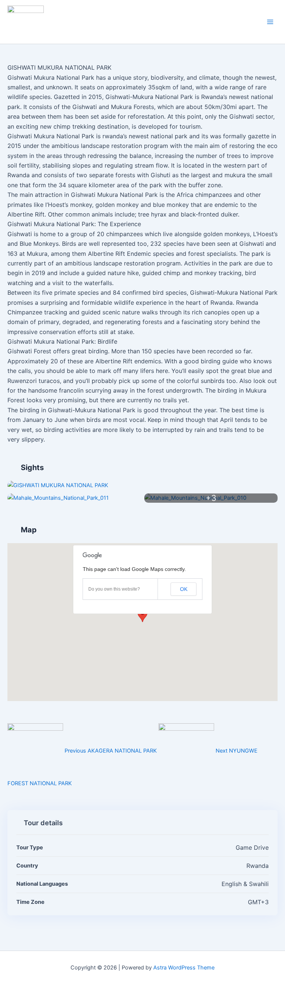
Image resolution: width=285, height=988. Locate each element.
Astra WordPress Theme (183, 967)
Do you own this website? (114, 589)
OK (183, 589)
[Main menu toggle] (270, 21)
